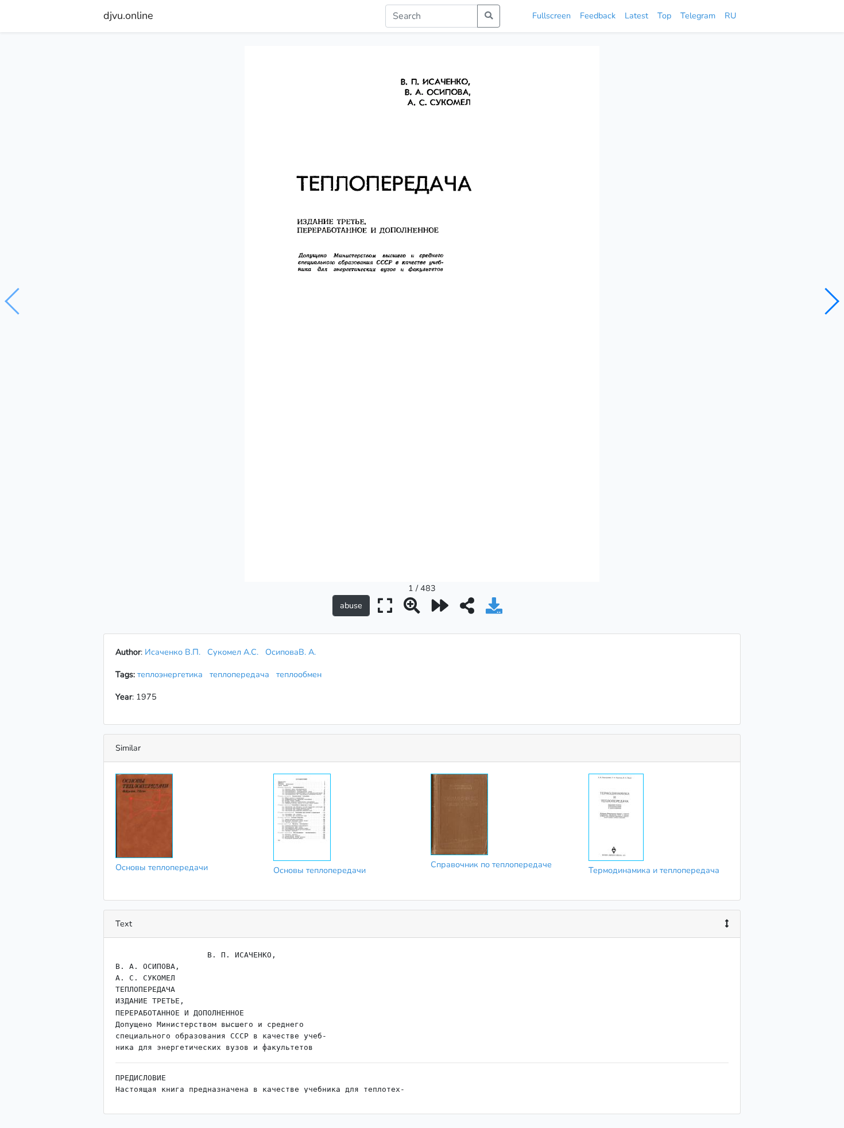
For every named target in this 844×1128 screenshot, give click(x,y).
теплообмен (301, 674)
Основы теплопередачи (161, 867)
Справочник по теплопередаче (491, 864)
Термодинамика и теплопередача (654, 870)
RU (730, 15)
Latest (636, 15)
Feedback (597, 15)
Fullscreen (551, 15)
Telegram (697, 15)
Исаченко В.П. (172, 652)
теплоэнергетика (172, 674)
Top (664, 15)
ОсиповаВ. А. (290, 652)
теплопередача (242, 674)
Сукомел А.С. (232, 652)
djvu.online (128, 15)
